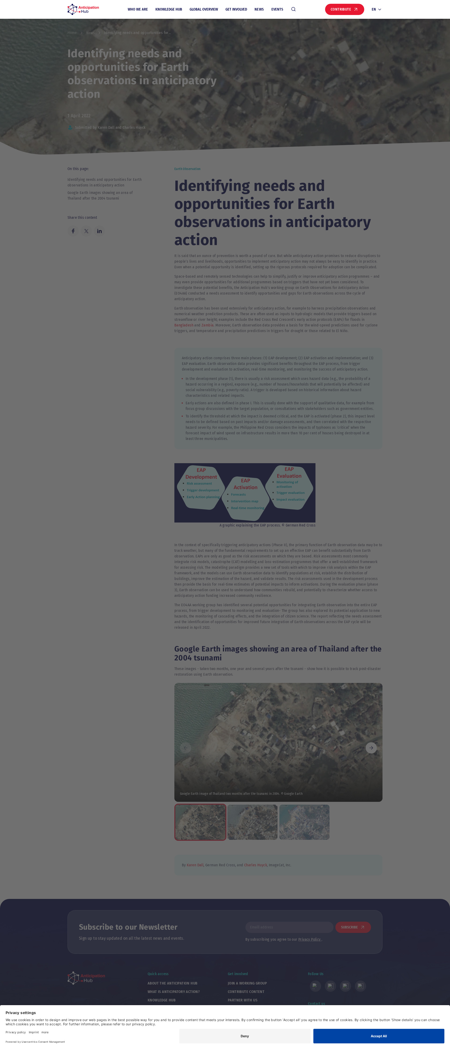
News (259, 9)
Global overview (204, 9)
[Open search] (293, 9)
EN (374, 9)
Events (277, 9)
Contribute (341, 9)
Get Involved (236, 9)
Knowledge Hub (168, 9)
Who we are (138, 9)
